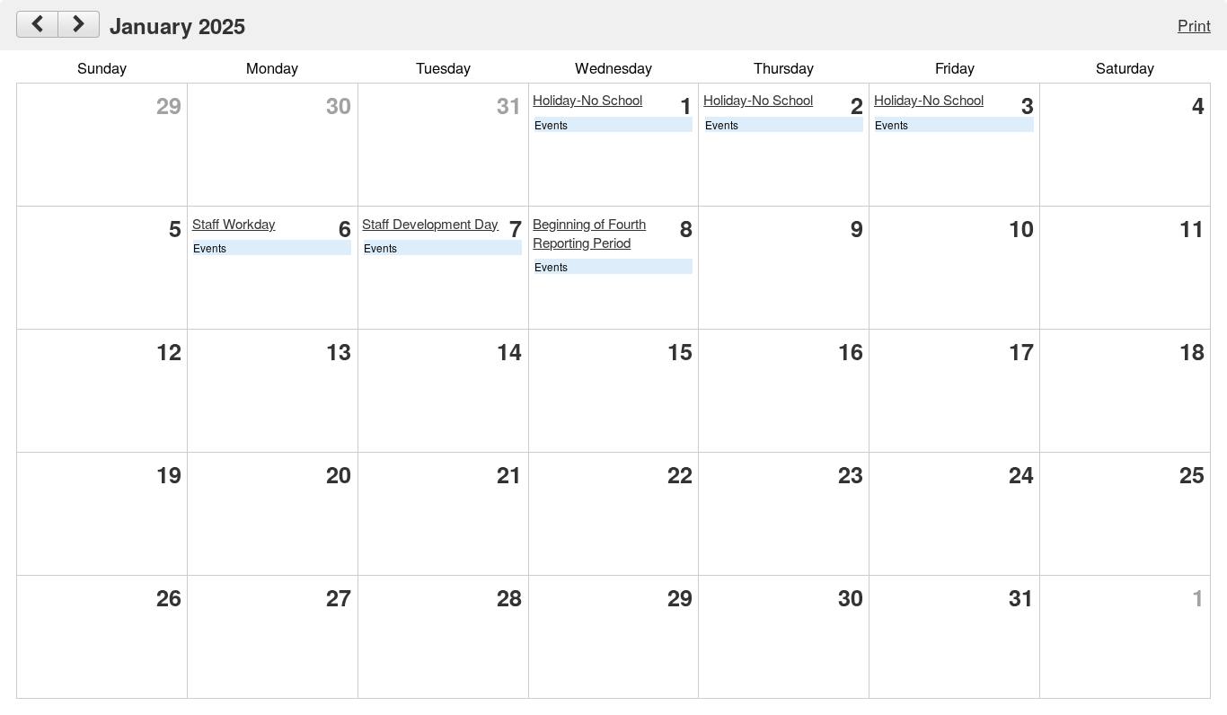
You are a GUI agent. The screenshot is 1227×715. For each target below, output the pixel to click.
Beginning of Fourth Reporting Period (589, 233)
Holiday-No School (587, 99)
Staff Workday (234, 223)
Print (1194, 24)
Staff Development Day (430, 223)
